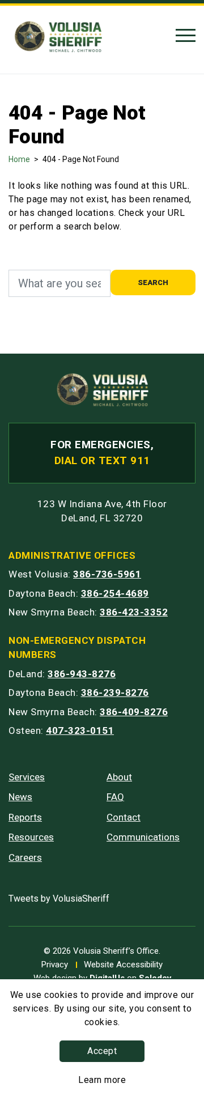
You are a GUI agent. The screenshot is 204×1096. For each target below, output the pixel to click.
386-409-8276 (134, 711)
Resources (31, 837)
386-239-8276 (115, 692)
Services (26, 777)
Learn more (102, 1079)
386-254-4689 (115, 593)
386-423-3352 (134, 612)
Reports (25, 817)
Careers (25, 857)
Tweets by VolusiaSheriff (58, 898)
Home (19, 159)
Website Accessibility (123, 964)
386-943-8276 (82, 673)
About (119, 777)
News (20, 796)
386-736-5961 (107, 574)
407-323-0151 (80, 730)
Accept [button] (102, 1051)
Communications (143, 837)
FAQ (115, 796)
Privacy (54, 964)
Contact (124, 817)
